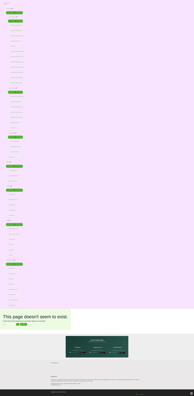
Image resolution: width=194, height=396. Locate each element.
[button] (12, 8)
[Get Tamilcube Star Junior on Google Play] (102, 353)
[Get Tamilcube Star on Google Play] (82, 353)
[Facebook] (138, 394)
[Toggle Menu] (14, 12)
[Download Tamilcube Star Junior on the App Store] (93, 353)
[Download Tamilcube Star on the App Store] (73, 353)
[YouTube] (136, 394)
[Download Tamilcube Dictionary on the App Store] (113, 353)
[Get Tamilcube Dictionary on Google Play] (122, 353)
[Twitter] (142, 394)
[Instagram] (140, 394)
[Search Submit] (17, 324)
